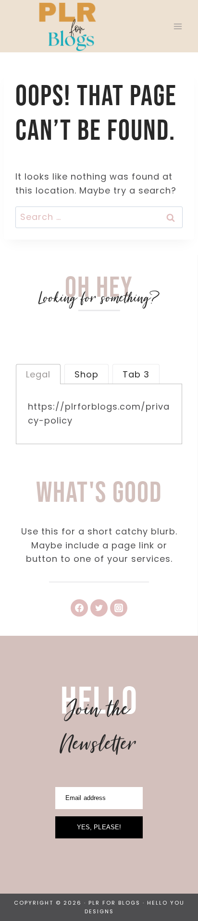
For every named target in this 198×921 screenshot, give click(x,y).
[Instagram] (118, 608)
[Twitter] (99, 608)
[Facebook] (79, 608)
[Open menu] (177, 26)
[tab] (38, 374)
